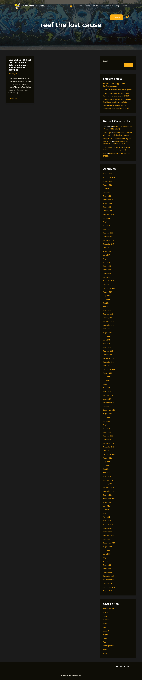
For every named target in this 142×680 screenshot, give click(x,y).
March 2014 (107, 392)
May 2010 (106, 558)
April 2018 (106, 225)
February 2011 (108, 524)
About (88, 6)
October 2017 (107, 248)
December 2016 (108, 277)
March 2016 (107, 310)
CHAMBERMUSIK (34, 5)
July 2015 (106, 336)
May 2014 (106, 384)
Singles (105, 634)
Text (104, 642)
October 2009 (107, 583)
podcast (106, 631)
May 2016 (106, 303)
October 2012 (107, 451)
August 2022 (107, 185)
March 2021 (107, 196)
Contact (124, 6)
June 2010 (106, 554)
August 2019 (107, 203)
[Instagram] (121, 666)
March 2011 (107, 521)
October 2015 (107, 329)
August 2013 (107, 414)
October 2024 (107, 174)
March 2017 (107, 266)
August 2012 (107, 458)
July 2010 (106, 550)
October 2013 (107, 406)
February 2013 (108, 436)
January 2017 (107, 273)
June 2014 (106, 380)
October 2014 (107, 366)
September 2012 (109, 454)
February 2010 (108, 569)
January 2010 (107, 572)
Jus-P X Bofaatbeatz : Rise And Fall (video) (117, 90)
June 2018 (106, 218)
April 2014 (106, 388)
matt (105, 153)
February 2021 (108, 200)
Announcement (108, 609)
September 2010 (109, 543)
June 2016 (106, 299)
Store (105, 638)
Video (105, 649)
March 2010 (107, 565)
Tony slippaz (107, 147)
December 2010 (108, 532)
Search (105, 61)
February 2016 (108, 314)
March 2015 (107, 347)
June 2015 (106, 340)
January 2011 (107, 528)
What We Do (97, 6)
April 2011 (106, 517)
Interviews (107, 620)
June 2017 (106, 255)
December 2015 (108, 321)
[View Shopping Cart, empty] (127, 17)
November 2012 (108, 447)
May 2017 (106, 259)
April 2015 (106, 344)
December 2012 (108, 443)
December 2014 (108, 358)
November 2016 (108, 281)
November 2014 (108, 362)
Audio (105, 616)
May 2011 (106, 513)
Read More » (13, 98)
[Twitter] (124, 666)
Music (105, 623)
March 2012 (107, 476)
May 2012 (106, 469)
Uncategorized (108, 646)
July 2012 (106, 462)
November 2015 (108, 325)
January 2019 (107, 211)
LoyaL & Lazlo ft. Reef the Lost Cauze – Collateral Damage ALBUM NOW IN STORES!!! (20, 65)
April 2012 (106, 473)
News (105, 627)
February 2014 (108, 395)
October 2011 (107, 495)
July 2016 (106, 296)
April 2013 (106, 428)
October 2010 (107, 539)
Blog (117, 6)
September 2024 (109, 177)
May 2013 (106, 425)
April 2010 (106, 561)
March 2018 (107, 229)
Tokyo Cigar (107, 133)
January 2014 (107, 399)
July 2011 (106, 506)
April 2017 (106, 262)
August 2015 (107, 333)
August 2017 (107, 251)
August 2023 (107, 181)
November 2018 (108, 214)
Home (81, 6)
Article (105, 612)
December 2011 (108, 487)
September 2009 (109, 587)
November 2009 (108, 580)
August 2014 (107, 373)
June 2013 (106, 421)
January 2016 (107, 318)
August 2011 (107, 502)
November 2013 (108, 403)
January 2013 (107, 440)
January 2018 (107, 237)
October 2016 (107, 284)
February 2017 (108, 270)
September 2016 (109, 288)
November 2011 (108, 491)
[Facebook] (117, 666)
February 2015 (108, 351)
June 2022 (106, 189)
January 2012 (107, 484)
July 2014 (106, 377)
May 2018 (106, 222)
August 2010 (107, 547)
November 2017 (108, 244)
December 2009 (108, 576)
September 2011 (109, 499)
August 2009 (107, 591)
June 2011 (106, 510)
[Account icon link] (71, 5)
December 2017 (108, 240)
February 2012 (108, 480)
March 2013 (107, 432)
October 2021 (107, 192)
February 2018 (108, 233)
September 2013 (109, 410)
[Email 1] (128, 666)
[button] (102, 6)
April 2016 (106, 307)
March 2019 (107, 207)
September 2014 (109, 369)
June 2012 (106, 465)
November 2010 (108, 535)
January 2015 (107, 355)
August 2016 (107, 292)
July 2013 (106, 417)
